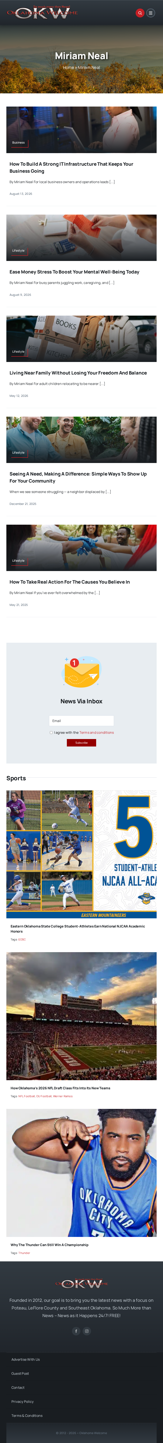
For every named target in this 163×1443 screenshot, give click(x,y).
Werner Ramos (63, 1096)
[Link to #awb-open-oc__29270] (140, 13)
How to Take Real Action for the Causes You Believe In (70, 582)
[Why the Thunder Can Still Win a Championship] (81, 1112)
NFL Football (26, 1096)
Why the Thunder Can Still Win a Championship (50, 1244)
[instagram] (87, 1331)
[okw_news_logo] (42, 7)
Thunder (24, 1253)
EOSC (22, 939)
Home (68, 67)
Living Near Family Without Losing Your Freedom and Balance (78, 373)
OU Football (44, 1096)
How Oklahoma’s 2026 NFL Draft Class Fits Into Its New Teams (60, 1088)
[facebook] (76, 1331)
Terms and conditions (96, 732)
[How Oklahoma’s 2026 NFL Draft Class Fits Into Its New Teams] (81, 955)
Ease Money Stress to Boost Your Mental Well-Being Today (74, 272)
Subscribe (81, 742)
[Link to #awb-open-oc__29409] (150, 13)
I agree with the (83, 732)
